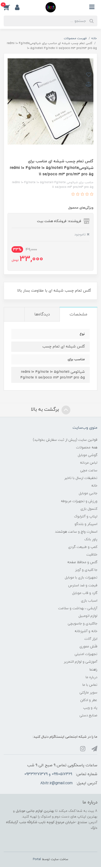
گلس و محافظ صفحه (82, 562)
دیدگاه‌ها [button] (42, 314)
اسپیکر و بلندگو (86, 524)
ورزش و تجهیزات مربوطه (79, 501)
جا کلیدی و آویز (86, 570)
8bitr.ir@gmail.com (56, 783)
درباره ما (91, 677)
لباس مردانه (88, 462)
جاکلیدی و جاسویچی (82, 623)
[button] (9, 7)
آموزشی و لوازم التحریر (80, 661)
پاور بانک (90, 539)
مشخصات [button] (78, 314)
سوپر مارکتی (88, 692)
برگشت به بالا (45, 409)
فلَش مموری (88, 646)
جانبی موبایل (88, 493)
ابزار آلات (90, 639)
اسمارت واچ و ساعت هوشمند (76, 531)
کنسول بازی (88, 509)
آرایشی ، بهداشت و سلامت (77, 608)
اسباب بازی (89, 600)
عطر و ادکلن (88, 700)
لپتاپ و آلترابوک (85, 516)
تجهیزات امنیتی (86, 654)
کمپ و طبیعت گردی (82, 547)
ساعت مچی (88, 470)
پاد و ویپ (90, 707)
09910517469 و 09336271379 (48, 774)
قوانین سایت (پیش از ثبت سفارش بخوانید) (65, 440)
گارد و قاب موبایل (84, 593)
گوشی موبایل (87, 455)
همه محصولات (86, 447)
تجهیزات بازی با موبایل (81, 577)
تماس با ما (89, 685)
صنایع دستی (88, 715)
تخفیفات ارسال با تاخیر (80, 478)
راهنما (93, 669)
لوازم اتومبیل (87, 616)
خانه (94, 485)
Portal (37, 859)
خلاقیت (91, 554)
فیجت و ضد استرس (82, 585)
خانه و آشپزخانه (86, 631)
